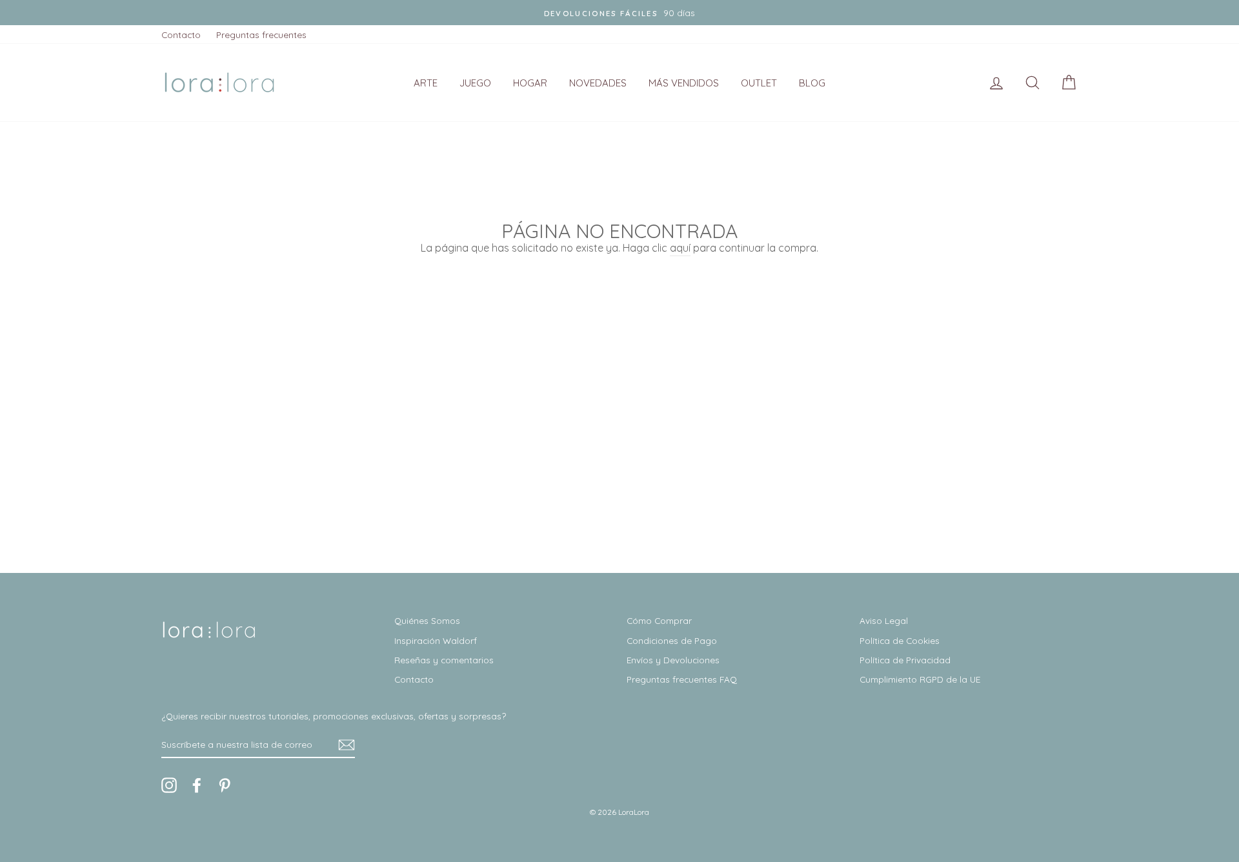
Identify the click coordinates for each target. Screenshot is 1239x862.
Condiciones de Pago (672, 640)
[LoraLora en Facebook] (197, 785)
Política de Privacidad (905, 659)
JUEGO (475, 83)
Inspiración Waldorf (435, 640)
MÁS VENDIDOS (684, 83)
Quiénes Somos (427, 620)
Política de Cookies (900, 640)
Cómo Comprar (659, 620)
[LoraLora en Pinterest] (224, 785)
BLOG (812, 83)
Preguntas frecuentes (261, 34)
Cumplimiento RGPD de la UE (920, 679)
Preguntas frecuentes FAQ (682, 679)
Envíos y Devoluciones (673, 659)
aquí (680, 247)
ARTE (426, 83)
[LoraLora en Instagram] (169, 785)
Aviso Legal (884, 620)
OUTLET (759, 83)
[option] (619, 12)
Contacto (181, 34)
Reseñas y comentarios (444, 659)
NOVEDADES (598, 83)
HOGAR (530, 83)
